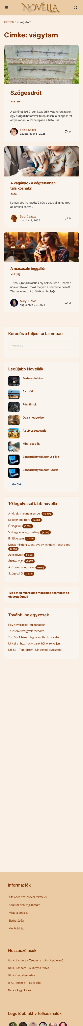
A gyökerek (24, 990)
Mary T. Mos (28, 301)
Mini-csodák (31, 443)
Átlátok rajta (16, 561)
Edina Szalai (28, 129)
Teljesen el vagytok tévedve (26, 631)
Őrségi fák (15, 526)
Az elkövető (15, 554)
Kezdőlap (10, 22)
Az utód (28, 391)
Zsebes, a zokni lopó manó (46, 960)
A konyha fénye (39, 967)
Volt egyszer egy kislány (23, 532)
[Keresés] (75, 7)
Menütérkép (16, 928)
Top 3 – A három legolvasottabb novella (33, 637)
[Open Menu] (6, 7)
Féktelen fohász (33, 378)
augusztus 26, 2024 (32, 304)
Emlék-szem (16, 538)
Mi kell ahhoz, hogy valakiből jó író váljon (34, 643)
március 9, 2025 (30, 220)
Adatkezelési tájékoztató (24, 904)
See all (16, 483)
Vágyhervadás (26, 975)
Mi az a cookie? (18, 912)
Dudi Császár (28, 216)
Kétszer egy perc (19, 519)
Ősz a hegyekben (34, 417)
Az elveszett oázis (35, 430)
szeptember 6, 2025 (33, 133)
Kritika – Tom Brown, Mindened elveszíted (35, 649)
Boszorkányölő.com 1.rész (40, 469)
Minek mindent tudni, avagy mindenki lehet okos (39, 544)
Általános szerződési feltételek (28, 897)
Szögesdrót (15, 573)
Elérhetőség (16, 920)
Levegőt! (34, 982)
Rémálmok (30, 404)
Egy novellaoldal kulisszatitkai (27, 624)
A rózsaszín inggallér (21, 567)
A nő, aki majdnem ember (24, 513)
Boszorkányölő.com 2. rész (41, 456)
